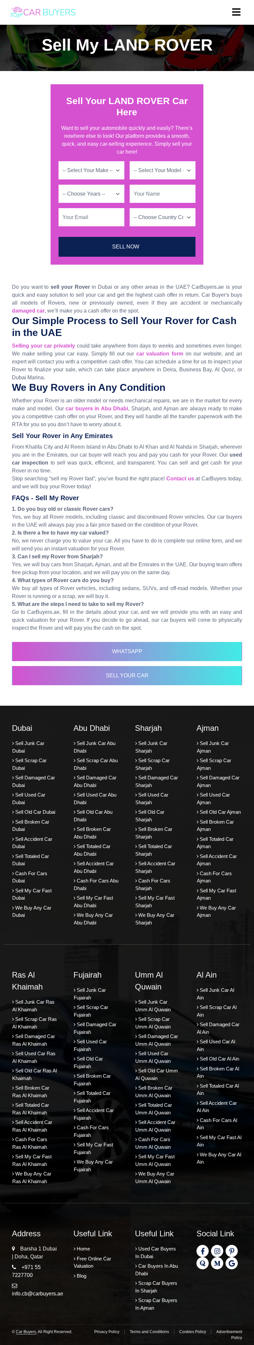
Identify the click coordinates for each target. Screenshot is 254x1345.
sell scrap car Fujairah (91, 1011)
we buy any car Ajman (216, 911)
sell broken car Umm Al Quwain (153, 1091)
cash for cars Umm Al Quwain (153, 1143)
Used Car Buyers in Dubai (155, 1252)
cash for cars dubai (29, 877)
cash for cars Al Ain (217, 1124)
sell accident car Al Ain (217, 1106)
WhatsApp (127, 651)
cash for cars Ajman (214, 877)
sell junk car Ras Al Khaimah (33, 1005)
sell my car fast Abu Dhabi (93, 901)
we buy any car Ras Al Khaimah (31, 1177)
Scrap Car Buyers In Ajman (156, 1304)
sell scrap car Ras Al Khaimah (34, 1022)
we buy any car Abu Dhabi (93, 918)
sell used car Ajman (213, 798)
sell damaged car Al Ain (218, 1028)
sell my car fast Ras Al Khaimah (32, 1160)
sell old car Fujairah (88, 1062)
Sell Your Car (127, 675)
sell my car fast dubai (32, 894)
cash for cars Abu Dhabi (96, 884)
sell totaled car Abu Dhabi (92, 850)
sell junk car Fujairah (90, 993)
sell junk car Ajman (213, 747)
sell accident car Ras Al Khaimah (32, 1126)
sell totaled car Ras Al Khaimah (30, 1108)
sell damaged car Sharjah (156, 781)
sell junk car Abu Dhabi (94, 747)
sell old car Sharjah (149, 815)
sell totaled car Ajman (215, 842)
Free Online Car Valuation (92, 1262)
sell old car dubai (34, 812)
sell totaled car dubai (30, 860)
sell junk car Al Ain (215, 993)
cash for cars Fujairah (91, 1131)
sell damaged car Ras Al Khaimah (33, 1040)
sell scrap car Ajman (214, 764)
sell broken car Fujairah (92, 1079)
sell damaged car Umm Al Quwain (156, 1040)
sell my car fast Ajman (216, 894)
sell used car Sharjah (151, 798)
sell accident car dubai (32, 842)
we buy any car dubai (31, 911)
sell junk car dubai (28, 747)
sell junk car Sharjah (151, 747)
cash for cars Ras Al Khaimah (29, 1143)
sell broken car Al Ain (218, 1072)
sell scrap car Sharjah (152, 764)
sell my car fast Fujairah (93, 1148)
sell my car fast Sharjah (155, 901)
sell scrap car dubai (29, 764)
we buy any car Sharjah (154, 918)
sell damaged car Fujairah (95, 1028)
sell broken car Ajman (215, 825)
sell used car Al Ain (216, 1045)
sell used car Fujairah (90, 1045)
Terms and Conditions (149, 1331)
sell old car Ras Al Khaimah (34, 1074)
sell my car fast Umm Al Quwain (155, 1160)
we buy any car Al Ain (219, 1158)
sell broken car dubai (30, 825)
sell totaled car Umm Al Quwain (153, 1108)
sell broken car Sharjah (153, 833)
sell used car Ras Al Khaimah (34, 1057)
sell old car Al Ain (218, 1059)
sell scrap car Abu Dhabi (96, 764)
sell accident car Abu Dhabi (94, 867)
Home (82, 1249)
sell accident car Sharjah (155, 867)
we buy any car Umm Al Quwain (154, 1177)
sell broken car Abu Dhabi (92, 833)
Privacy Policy (106, 1331)
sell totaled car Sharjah (153, 850)
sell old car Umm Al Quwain (156, 1074)
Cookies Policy (192, 1331)
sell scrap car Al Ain (216, 1011)
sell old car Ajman (219, 812)
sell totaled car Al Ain (218, 1089)
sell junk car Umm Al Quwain (153, 1005)
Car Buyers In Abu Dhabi (156, 1269)
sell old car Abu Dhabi (93, 815)
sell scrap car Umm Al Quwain (153, 1022)
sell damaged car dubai (33, 781)
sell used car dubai (28, 798)
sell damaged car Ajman (218, 781)
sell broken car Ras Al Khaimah (30, 1091)
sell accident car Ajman (217, 860)
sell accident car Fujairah (94, 1114)
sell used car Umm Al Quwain (153, 1057)
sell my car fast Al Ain (219, 1141)
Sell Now (125, 246)
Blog (80, 1276)
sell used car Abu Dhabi (95, 798)
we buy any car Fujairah (93, 1165)
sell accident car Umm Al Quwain (155, 1126)
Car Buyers (26, 1331)
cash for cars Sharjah (152, 884)
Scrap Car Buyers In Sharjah (156, 1286)
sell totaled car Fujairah (92, 1096)
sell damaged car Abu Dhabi (95, 781)
